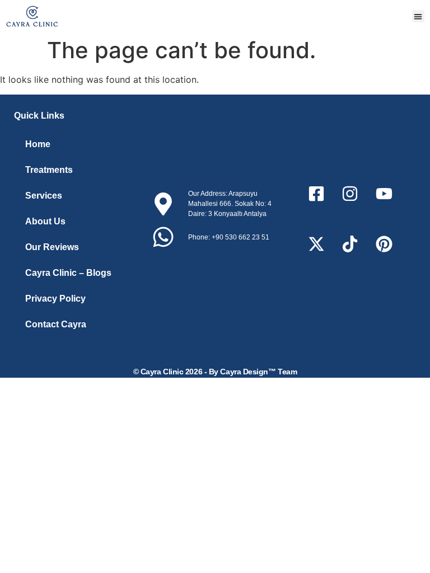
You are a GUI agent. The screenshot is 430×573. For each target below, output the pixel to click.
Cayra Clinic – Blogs (68, 273)
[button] (418, 16)
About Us (45, 221)
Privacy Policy (55, 298)
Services (43, 195)
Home (37, 144)
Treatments (49, 170)
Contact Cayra (55, 324)
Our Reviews (52, 247)
